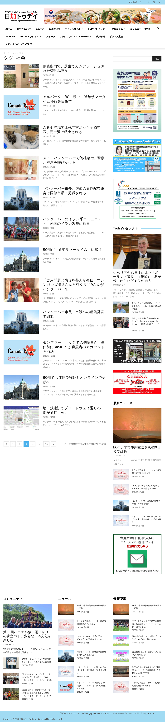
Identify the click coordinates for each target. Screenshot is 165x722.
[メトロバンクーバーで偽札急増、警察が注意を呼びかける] (21, 168)
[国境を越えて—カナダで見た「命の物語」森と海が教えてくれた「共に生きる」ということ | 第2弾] (11, 694)
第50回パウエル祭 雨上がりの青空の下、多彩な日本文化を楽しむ (27, 636)
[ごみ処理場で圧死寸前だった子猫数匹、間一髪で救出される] (21, 137)
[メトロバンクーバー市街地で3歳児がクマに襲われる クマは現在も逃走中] (66, 687)
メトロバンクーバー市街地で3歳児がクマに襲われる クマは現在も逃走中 (91, 686)
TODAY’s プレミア (29, 36)
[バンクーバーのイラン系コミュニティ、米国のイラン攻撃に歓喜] (21, 229)
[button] (158, 29)
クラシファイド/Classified (74, 36)
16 (46, 444)
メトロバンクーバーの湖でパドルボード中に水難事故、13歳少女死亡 (146, 519)
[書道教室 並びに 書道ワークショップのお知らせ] (121, 656)
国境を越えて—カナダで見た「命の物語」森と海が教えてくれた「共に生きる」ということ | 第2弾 (37, 693)
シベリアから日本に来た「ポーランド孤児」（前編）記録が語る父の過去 (146, 306)
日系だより (54, 28)
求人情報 (100, 36)
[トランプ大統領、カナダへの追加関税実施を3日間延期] (121, 474)
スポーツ (50, 36)
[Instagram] (154, 2)
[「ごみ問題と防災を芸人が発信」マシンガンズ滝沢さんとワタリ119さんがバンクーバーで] (21, 290)
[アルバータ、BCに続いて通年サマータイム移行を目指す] (21, 107)
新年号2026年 (24, 28)
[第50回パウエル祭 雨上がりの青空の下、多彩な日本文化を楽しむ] (27, 616)
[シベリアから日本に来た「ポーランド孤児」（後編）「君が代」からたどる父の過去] (137, 251)
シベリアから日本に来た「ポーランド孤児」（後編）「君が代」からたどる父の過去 (137, 277)
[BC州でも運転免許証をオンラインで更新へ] (21, 387)
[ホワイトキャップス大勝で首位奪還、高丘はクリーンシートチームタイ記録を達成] (121, 625)
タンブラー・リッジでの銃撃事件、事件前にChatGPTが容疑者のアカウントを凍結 (74, 347)
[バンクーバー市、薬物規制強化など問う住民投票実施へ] (121, 505)
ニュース (39, 28)
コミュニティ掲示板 (140, 28)
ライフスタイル (73, 28)
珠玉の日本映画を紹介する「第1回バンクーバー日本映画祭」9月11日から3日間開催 (146, 670)
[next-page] (53, 444)
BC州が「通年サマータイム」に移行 (72, 250)
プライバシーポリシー (122, 713)
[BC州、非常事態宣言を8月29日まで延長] (137, 425)
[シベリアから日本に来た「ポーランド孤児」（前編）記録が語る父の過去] (121, 307)
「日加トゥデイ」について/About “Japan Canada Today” (84, 713)
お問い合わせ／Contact (19, 44)
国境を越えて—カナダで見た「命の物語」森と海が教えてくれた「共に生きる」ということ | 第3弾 (37, 677)
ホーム (8, 28)
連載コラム (117, 28)
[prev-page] (6, 444)
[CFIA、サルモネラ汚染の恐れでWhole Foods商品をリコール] (121, 489)
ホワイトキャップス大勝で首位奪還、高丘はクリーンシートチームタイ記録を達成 (146, 624)
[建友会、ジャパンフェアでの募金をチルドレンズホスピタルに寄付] (11, 663)
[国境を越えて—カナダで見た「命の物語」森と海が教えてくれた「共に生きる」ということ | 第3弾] (11, 678)
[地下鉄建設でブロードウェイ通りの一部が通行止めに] (21, 418)
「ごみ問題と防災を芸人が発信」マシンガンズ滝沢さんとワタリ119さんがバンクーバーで (73, 284)
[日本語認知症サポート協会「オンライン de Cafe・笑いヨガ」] (121, 640)
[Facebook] (148, 2)
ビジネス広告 (116, 36)
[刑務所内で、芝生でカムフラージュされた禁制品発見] (21, 76)
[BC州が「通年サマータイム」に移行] (21, 259)
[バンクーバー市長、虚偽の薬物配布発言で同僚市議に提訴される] (21, 198)
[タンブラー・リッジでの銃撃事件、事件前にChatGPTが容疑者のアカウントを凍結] (21, 352)
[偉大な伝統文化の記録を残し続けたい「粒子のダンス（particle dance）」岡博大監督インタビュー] (121, 322)
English (10, 36)
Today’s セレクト (97, 28)
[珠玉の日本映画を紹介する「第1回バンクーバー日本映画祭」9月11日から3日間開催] (121, 671)
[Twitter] (159, 2)
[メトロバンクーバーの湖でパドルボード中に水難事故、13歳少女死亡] (121, 520)
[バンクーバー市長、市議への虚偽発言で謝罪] (21, 322)
